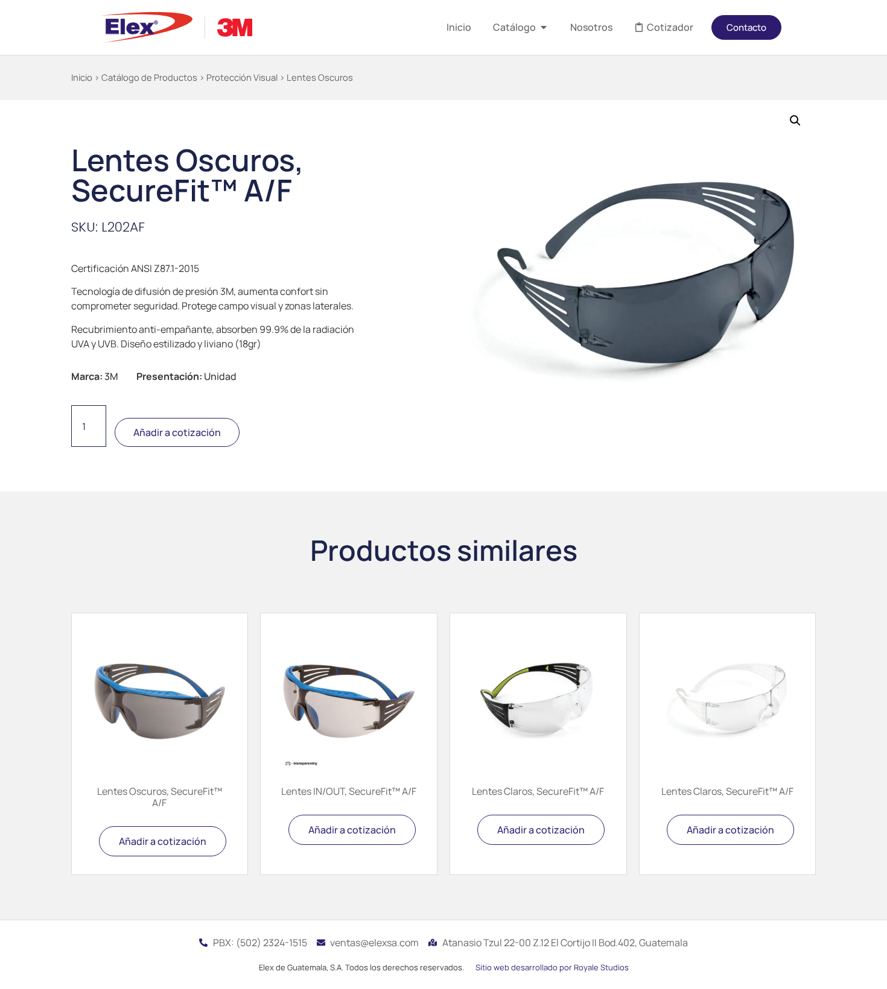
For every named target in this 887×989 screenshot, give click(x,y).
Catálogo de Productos (149, 77)
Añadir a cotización (177, 432)
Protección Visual (242, 77)
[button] (795, 120)
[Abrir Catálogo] (543, 27)
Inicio (81, 77)
